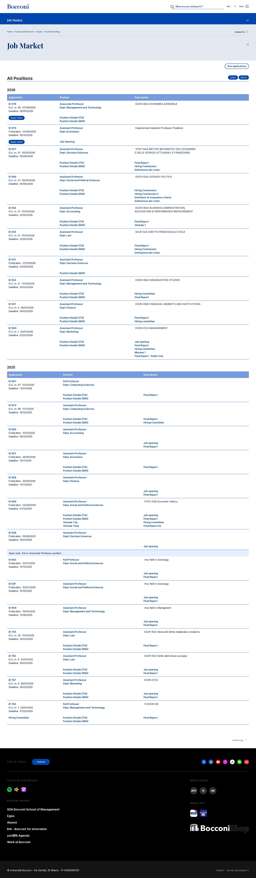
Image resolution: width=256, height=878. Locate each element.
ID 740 (12, 704)
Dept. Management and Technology (80, 107)
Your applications (236, 66)
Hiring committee (145, 321)
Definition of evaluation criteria (153, 197)
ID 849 (12, 501)
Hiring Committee (145, 293)
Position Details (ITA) (72, 117)
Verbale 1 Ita (70, 522)
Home (9, 32)
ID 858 (12, 477)
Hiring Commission (145, 166)
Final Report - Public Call (149, 356)
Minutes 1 (140, 352)
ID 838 (12, 532)
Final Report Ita (152, 525)
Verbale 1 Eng (71, 525)
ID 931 (12, 259)
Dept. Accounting (70, 211)
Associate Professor (72, 103)
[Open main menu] (247, 6)
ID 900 (12, 328)
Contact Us (240, 32)
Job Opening (67, 141)
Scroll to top (238, 740)
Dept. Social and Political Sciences (80, 180)
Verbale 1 (140, 225)
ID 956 (12, 176)
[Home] (18, 7)
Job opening (142, 341)
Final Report (142, 162)
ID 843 (12, 559)
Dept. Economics (69, 131)
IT (235, 6)
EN (228, 6)
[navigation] (128, 18)
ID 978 (12, 103)
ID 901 (12, 304)
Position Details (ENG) (72, 121)
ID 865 (12, 429)
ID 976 (12, 127)
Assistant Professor (71, 127)
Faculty (39, 32)
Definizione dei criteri (147, 169)
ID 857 (12, 453)
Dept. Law (65, 235)
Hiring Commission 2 (147, 193)
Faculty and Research (24, 32)
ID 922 (12, 280)
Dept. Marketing (69, 331)
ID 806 (12, 607)
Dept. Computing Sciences (78, 384)
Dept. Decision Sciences (74, 152)
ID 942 (12, 207)
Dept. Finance (68, 307)
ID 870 (12, 405)
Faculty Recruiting (52, 32)
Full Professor (71, 381)
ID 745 (12, 655)
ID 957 (12, 149)
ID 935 (12, 231)
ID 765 (12, 631)
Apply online (17, 118)
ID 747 (12, 679)
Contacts (41, 762)
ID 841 (12, 583)
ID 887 (12, 381)
